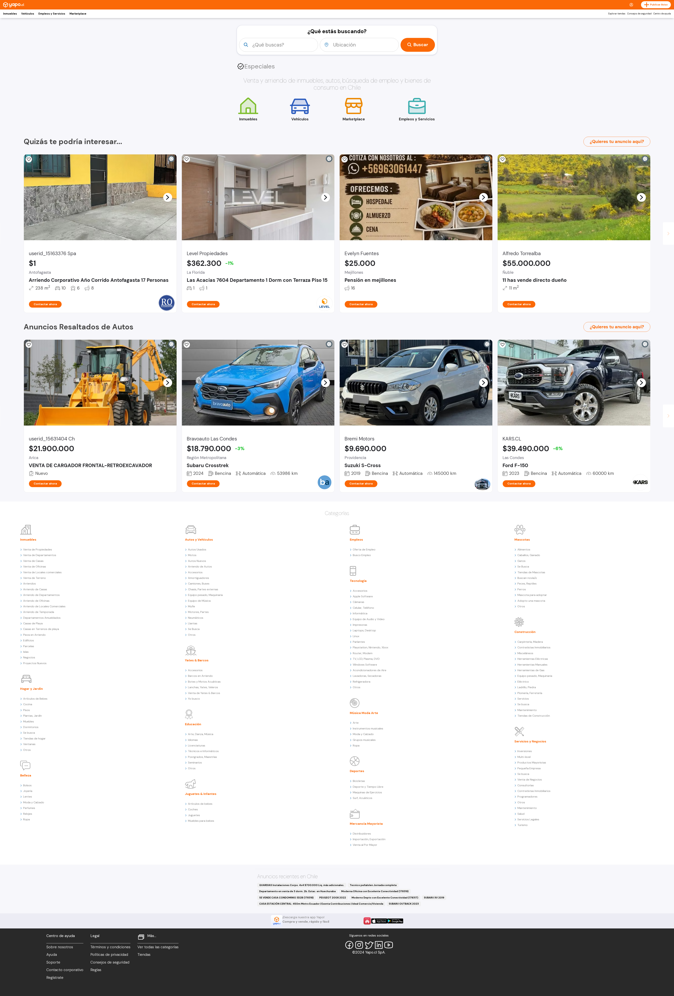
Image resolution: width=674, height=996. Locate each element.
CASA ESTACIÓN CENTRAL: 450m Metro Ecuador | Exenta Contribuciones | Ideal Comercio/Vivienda (321, 903)
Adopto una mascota (531, 601)
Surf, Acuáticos (362, 798)
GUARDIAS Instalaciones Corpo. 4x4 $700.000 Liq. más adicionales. (301, 885)
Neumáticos (195, 618)
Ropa (26, 819)
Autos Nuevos (197, 561)
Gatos (521, 561)
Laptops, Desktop (364, 630)
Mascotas (522, 539)
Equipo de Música (199, 601)
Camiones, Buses (198, 583)
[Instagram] (359, 945)
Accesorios (195, 572)
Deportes (357, 771)
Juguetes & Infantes (200, 794)
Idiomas (193, 740)
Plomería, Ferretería (529, 693)
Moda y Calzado (33, 802)
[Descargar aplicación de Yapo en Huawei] (367, 921)
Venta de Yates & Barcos (204, 693)
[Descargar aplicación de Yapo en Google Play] (395, 921)
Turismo (522, 825)
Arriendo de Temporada (38, 612)
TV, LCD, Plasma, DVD (366, 659)
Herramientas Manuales (532, 664)
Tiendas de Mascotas (531, 572)
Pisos (26, 710)
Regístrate (54, 977)
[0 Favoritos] (29, 159)
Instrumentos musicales (368, 728)
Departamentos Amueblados (42, 618)
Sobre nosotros (59, 947)
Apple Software (363, 596)
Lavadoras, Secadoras (367, 676)
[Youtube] (389, 945)
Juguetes (194, 815)
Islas (26, 652)
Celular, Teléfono (363, 608)
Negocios (29, 657)
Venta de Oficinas (34, 566)
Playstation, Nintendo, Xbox (370, 647)
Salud (520, 814)
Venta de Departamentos (39, 555)
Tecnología (358, 581)
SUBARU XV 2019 (434, 897)
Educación (193, 724)
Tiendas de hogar (34, 738)
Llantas (192, 623)
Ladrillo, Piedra (526, 687)
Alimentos (523, 549)
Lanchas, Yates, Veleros (203, 687)
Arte (356, 723)
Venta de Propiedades (37, 549)
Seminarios (195, 762)
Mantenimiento (527, 710)
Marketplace (78, 13)
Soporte (53, 962)
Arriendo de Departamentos (41, 595)
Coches (193, 809)
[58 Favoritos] (187, 159)
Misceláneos (525, 653)
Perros (521, 589)
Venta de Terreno (34, 578)
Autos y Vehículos (199, 539)
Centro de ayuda (662, 13)
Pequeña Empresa (529, 768)
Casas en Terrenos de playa (41, 629)
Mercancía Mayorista (366, 824)
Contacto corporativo (64, 969)
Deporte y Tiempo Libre (368, 787)
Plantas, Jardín (32, 716)
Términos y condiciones (110, 947)
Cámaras (358, 602)
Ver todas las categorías (158, 947)
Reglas (95, 969)
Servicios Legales (528, 819)
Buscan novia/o (527, 578)
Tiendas (143, 954)
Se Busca (194, 629)
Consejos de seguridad (639, 13)
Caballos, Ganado (528, 555)
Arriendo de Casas (35, 589)
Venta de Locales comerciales (42, 572)
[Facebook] (349, 945)
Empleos (356, 539)
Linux (356, 636)
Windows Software (365, 664)
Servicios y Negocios (530, 741)
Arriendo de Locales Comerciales (44, 606)
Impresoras (360, 625)
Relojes (27, 814)
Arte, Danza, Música (200, 734)
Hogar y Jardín (31, 689)
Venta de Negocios (529, 779)
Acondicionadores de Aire (369, 670)
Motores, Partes (198, 612)
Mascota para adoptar (532, 595)
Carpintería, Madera (530, 642)
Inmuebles (10, 13)
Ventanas (29, 744)
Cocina (27, 704)
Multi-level (524, 757)
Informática (360, 613)
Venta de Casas (33, 561)
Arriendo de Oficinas (36, 601)
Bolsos (27, 785)
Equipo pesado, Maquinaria (205, 595)
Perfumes (29, 808)
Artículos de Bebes (35, 698)
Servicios (523, 698)
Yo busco (194, 698)
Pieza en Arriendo (34, 635)
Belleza (25, 775)
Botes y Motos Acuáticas (204, 681)
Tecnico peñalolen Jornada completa (373, 885)
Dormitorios (30, 727)
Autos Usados (197, 549)
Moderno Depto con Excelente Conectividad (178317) (385, 897)
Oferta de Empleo (364, 549)
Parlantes (359, 642)
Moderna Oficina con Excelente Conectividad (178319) (375, 891)
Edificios (28, 640)
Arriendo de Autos (200, 566)
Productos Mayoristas (531, 762)
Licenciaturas (196, 745)
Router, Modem (362, 653)
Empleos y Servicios (51, 13)
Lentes (27, 796)
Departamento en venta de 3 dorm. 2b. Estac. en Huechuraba (297, 891)
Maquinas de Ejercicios (367, 792)
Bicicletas (359, 781)
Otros (27, 750)
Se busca (29, 733)
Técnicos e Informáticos (203, 751)
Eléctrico (523, 681)
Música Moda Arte (364, 713)
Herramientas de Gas (530, 670)
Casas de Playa (33, 623)
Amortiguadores (198, 578)
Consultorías (525, 785)
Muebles (28, 721)
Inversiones (524, 751)
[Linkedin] (379, 945)
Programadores (527, 796)
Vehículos (27, 13)
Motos (192, 555)
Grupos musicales (364, 740)
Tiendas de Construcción (533, 716)
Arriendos (29, 583)
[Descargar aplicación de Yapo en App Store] (379, 921)
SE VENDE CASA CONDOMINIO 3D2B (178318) (286, 897)
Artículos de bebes (200, 804)
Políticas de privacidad (109, 954)
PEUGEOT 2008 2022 (332, 897)
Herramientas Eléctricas (532, 659)
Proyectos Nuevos (35, 663)
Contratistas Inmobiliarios (533, 647)
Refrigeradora (361, 681)
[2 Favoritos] (502, 159)
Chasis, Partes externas (203, 589)
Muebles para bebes (201, 821)
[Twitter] (369, 945)
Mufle (191, 606)
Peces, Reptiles (527, 583)
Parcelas (28, 646)
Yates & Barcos (197, 660)
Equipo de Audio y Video (369, 619)
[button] (167, 197)
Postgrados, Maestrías (202, 757)
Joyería (27, 791)
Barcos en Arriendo (200, 676)
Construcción (525, 632)
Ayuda (51, 954)
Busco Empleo (362, 555)
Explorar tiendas (616, 13)
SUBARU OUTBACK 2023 (404, 903)
